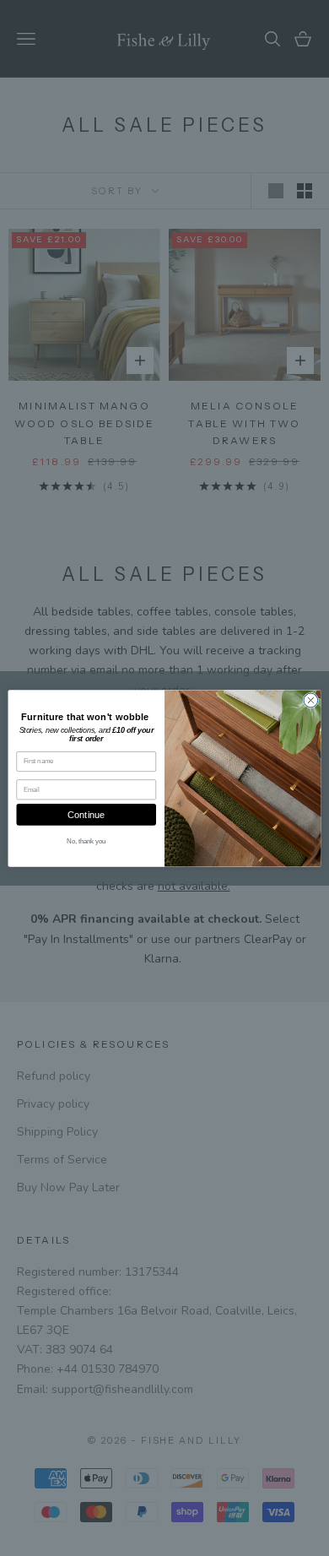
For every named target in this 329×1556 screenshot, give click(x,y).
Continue (86, 814)
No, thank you (86, 840)
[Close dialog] (311, 700)
